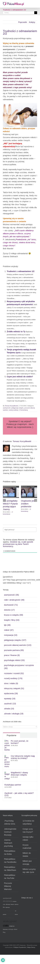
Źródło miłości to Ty (16, 331)
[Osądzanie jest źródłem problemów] (29, 487)
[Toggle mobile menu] (36, 3)
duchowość (8, 910)
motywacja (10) (10, 635)
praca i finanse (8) (12, 655)
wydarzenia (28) (11, 693)
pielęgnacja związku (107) (15, 640)
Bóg (4, 932)
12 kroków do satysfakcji (28, 822)
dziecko (16, 904)
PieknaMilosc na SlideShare (10, 868)
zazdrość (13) (10, 704)
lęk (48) (7, 625)
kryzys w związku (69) (13, 615)
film (4, 907)
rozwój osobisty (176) (13, 678)
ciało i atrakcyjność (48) (14, 600)
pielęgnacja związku (17, 408)
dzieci (15, 929)
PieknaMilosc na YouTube (9, 876)
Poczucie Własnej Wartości (8, 886)
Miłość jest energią (27, 862)
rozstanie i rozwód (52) (14, 673)
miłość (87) (9, 630)
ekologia (10, 929)
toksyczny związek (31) (14, 688)
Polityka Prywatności (20, 947)
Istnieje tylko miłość (28, 838)
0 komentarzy (24, 410)
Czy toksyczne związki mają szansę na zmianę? (23, 757)
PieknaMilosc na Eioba (9, 852)
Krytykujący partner (12, 785)
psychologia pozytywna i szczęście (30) (19, 666)
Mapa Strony (31, 947)
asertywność (7, 408)
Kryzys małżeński (27, 846)
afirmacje (8, 904)
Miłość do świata (27, 854)
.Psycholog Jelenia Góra (9, 822)
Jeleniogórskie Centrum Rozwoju (10, 832)
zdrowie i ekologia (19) (13, 714)
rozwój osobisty (13, 410)
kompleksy (8, 917)
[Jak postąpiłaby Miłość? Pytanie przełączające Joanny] (11, 487)
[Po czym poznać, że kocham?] (7, 741)
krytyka (14, 901)
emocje (10, 914)
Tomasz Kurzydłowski (11, 405)
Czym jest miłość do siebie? (20, 377)
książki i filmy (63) (11, 620)
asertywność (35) (11, 595)
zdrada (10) (9, 709)
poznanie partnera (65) (14, 650)
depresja (8, 907)
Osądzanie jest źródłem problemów (28, 504)
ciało (6, 925)
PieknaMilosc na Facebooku (10, 860)
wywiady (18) (9, 699)
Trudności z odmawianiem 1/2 (20, 271)
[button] (4, 500)
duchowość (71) (11, 605)
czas (4, 904)
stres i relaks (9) (11, 683)
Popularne (11, 735)
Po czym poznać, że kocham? (19, 742)
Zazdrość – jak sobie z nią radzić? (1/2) (19, 794)
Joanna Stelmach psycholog (8, 843)
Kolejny (32, 22)
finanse (12, 904)
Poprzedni (22, 22)
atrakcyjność (10, 921)
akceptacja (7, 901)
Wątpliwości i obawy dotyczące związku (19, 774)
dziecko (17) (9, 610)
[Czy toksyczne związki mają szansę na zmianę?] (7, 756)
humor (16, 914)
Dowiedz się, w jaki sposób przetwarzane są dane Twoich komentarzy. (18, 544)
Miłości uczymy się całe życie (29, 870)
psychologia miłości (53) (14, 660)
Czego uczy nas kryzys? (28, 830)
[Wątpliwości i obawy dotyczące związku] (7, 773)
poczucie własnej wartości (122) (17, 645)
